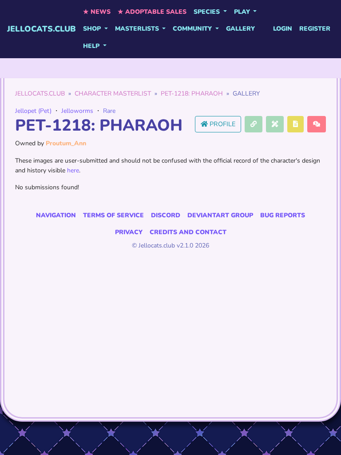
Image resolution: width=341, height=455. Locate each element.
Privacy (129, 232)
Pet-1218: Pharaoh (192, 93)
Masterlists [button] (138, 28)
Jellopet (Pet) (33, 111)
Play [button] (243, 12)
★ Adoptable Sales (152, 12)
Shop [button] (93, 28)
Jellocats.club (41, 29)
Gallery (240, 28)
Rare (109, 111)
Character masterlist (113, 93)
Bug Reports (282, 215)
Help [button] (92, 46)
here (73, 170)
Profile (221, 124)
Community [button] (193, 28)
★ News (97, 12)
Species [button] (208, 12)
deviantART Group (220, 215)
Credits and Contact (188, 232)
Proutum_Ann (66, 143)
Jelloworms (77, 111)
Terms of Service (113, 215)
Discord (165, 215)
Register (314, 28)
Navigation (56, 215)
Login (282, 28)
